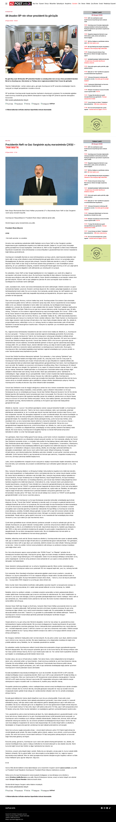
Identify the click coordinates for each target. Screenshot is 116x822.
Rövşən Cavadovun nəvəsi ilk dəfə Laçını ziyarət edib (96, 90)
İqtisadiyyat (9, 11)
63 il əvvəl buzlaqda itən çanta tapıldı (95, 108)
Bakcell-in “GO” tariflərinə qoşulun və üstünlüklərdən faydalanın (96, 72)
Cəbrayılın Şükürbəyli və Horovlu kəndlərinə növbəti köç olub (96, 85)
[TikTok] (110, 808)
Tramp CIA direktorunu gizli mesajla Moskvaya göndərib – (95, 96)
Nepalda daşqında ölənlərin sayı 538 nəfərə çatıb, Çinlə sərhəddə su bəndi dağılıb (95, 35)
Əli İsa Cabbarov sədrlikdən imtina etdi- (96, 42)
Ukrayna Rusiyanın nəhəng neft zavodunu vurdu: (96, 78)
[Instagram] (104, 808)
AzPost (52, 104)
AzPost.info (10, 808)
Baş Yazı (7, 140)
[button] (6, 3)
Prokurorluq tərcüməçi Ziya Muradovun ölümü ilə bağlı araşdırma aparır (95, 53)
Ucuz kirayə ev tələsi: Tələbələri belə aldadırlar (96, 103)
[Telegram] (107, 808)
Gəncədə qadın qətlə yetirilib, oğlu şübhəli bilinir (96, 67)
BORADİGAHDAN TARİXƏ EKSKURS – (96, 60)
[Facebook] (102, 808)
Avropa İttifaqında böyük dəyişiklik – (97, 47)
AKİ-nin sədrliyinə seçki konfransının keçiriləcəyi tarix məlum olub (95, 19)
